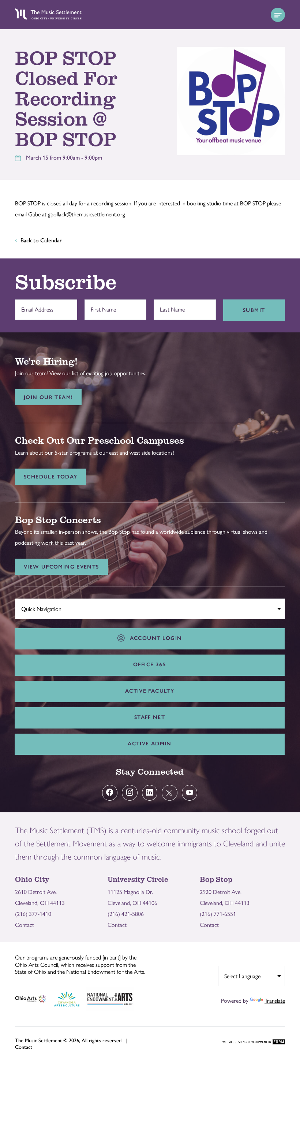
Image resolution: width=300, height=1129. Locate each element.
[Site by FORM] (253, 1042)
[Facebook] (110, 793)
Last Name (170, 306)
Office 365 (149, 664)
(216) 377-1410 (33, 913)
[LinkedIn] (150, 793)
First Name (101, 306)
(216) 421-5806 (126, 913)
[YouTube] (190, 793)
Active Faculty (149, 691)
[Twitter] (169, 793)
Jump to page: (35, 607)
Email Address (35, 306)
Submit (254, 310)
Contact (24, 924)
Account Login (154, 638)
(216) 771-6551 (218, 913)
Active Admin (150, 743)
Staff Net (149, 717)
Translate (275, 1000)
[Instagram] (130, 793)
